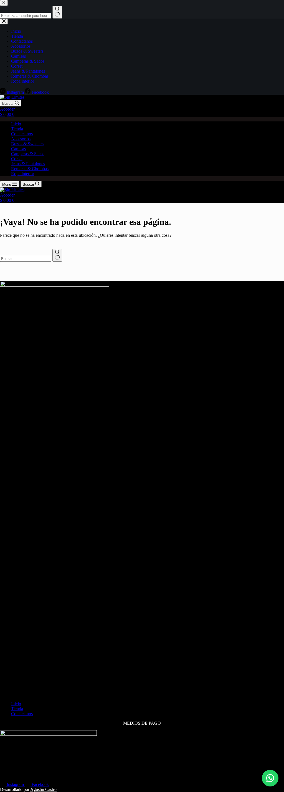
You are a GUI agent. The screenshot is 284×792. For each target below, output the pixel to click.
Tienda (17, 128)
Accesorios (21, 138)
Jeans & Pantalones (28, 163)
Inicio (16, 123)
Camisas (18, 148)
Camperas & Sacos (27, 153)
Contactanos (22, 133)
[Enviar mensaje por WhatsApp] (270, 778)
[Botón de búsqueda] (57, 255)
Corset (16, 158)
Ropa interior (22, 173)
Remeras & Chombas (30, 168)
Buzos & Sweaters (27, 143)
